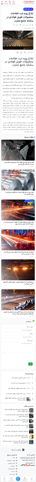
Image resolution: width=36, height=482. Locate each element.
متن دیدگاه (30, 340)
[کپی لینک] (17, 52)
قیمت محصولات (11, 460)
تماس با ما (12, 474)
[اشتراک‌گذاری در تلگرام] (24, 52)
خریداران (13, 466)
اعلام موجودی (11, 463)
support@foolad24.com (28, 460)
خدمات (13, 471)
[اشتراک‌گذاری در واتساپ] (21, 52)
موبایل (31, 334)
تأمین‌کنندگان (11, 469)
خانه (14, 458)
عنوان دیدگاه (30, 327)
